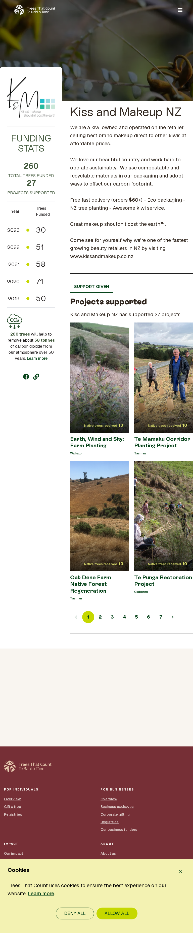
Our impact (13, 853)
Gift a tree (12, 806)
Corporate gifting (115, 814)
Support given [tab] (91, 286)
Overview (12, 799)
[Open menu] (180, 10)
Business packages (117, 806)
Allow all (117, 913)
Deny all (75, 913)
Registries (13, 814)
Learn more (37, 358)
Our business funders (119, 829)
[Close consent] (180, 871)
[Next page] (173, 617)
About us (108, 853)
